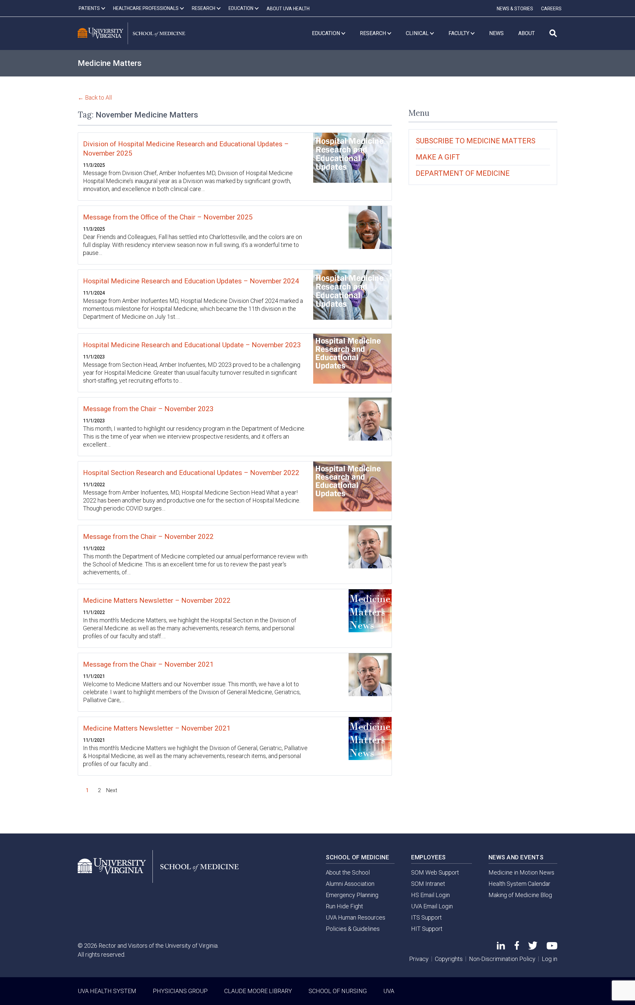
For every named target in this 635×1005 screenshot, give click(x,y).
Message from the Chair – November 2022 (148, 537)
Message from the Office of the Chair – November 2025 (168, 217)
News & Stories (515, 8)
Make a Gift (438, 157)
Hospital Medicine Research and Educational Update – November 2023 (192, 345)
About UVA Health (288, 8)
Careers (551, 8)
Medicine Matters (110, 63)
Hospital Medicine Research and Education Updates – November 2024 (191, 281)
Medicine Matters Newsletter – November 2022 (157, 600)
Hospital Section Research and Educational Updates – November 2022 (191, 473)
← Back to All (95, 97)
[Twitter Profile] (532, 947)
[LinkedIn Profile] (500, 947)
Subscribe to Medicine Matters (475, 141)
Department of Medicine (463, 173)
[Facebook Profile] (517, 947)
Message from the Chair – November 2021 (148, 664)
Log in (549, 958)
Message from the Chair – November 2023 (148, 409)
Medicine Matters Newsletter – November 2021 (157, 728)
